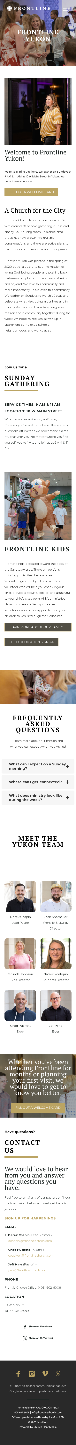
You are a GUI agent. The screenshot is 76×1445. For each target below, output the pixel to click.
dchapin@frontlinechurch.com (30, 1241)
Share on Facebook (40, 1326)
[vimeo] (44, 1373)
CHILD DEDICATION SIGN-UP (31, 642)
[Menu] (66, 10)
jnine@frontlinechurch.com (27, 1270)
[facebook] (18, 1373)
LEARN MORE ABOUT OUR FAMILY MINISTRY (36, 628)
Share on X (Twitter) (41, 1338)
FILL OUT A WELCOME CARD (31, 192)
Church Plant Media (45, 1427)
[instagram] (31, 1373)
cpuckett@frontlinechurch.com (31, 1255)
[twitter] (58, 1373)
